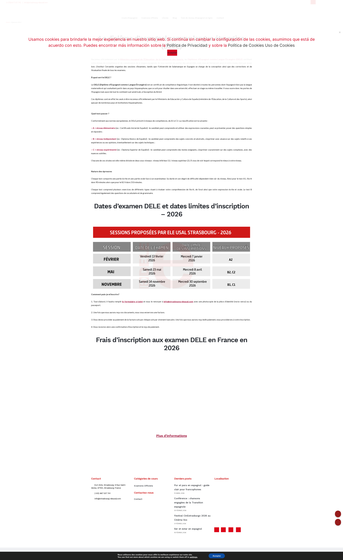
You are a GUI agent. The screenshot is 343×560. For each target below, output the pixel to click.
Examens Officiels (143, 485)
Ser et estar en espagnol (188, 528)
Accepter (217, 556)
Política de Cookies (246, 45)
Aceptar (172, 52)
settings (193, 557)
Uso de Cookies (280, 45)
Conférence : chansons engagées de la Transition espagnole (188, 502)
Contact (138, 499)
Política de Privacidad (187, 45)
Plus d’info (164, 436)
